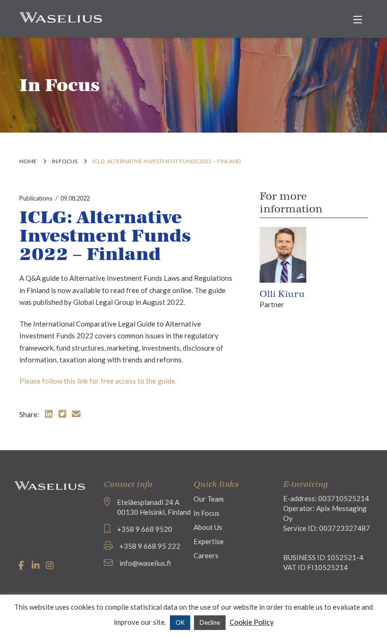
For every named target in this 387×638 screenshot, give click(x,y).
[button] (357, 19)
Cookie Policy (251, 622)
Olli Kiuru (282, 294)
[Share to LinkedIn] (48, 413)
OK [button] (180, 622)
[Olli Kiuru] (283, 254)
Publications (35, 198)
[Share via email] (76, 413)
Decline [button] (210, 622)
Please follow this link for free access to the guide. (98, 381)
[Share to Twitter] (62, 413)
